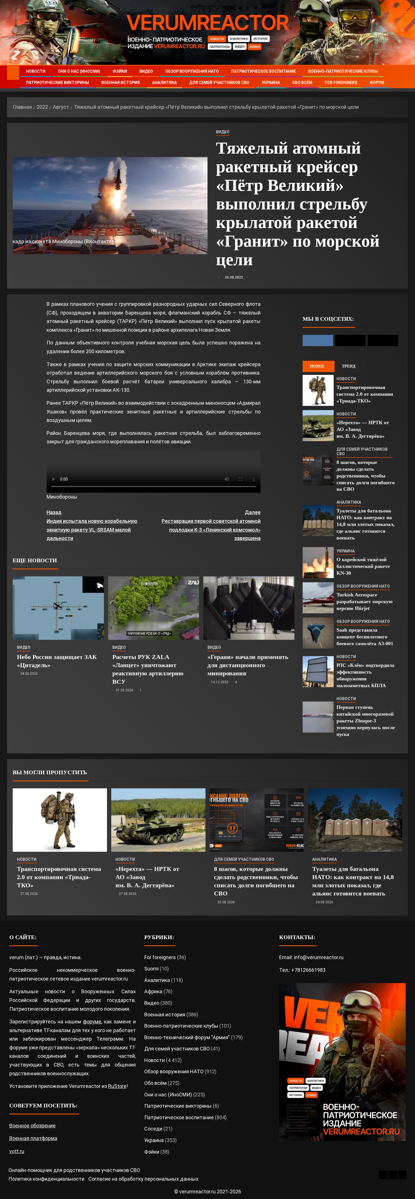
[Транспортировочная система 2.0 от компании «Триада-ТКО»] (318, 390)
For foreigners (341, 82)
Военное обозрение (32, 1126)
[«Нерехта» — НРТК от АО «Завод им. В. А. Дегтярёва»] (318, 425)
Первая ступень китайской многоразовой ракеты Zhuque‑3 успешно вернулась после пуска (366, 720)
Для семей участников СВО (219, 82)
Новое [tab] (317, 366)
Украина (271, 82)
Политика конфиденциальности (46, 1179)
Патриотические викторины (57, 82)
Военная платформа (33, 1138)
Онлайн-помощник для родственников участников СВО (74, 1170)
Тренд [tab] (348, 366)
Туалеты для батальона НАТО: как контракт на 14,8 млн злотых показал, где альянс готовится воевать (366, 524)
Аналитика (164, 82)
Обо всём (302, 82)
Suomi (151, 969)
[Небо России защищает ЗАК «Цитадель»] (58, 608)
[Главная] (13, 72)
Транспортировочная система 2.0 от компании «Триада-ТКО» (365, 394)
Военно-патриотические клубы (343, 71)
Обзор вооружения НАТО (192, 71)
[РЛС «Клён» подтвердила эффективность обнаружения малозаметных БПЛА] (318, 671)
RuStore (117, 1086)
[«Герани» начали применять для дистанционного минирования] (248, 608)
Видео (146, 71)
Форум (377, 82)
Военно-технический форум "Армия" (187, 1037)
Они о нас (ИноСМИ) (79, 71)
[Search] (403, 77)
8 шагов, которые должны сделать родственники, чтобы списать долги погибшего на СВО (366, 475)
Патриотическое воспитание (263, 71)
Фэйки (120, 71)
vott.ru (16, 1151)
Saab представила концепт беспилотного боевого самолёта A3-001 (365, 636)
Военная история (120, 82)
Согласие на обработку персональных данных (143, 1179)
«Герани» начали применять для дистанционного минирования (248, 665)
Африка (153, 991)
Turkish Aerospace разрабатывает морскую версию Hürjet (365, 601)
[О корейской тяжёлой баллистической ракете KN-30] (318, 562)
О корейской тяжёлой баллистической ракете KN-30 (363, 566)
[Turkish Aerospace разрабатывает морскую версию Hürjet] (318, 597)
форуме (92, 1022)
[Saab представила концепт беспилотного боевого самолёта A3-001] (318, 633)
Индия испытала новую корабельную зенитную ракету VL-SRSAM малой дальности (92, 525)
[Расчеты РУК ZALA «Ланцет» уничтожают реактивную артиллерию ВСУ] (153, 608)
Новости (35, 71)
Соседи (153, 1129)
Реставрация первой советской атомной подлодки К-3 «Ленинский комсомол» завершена (211, 525)
